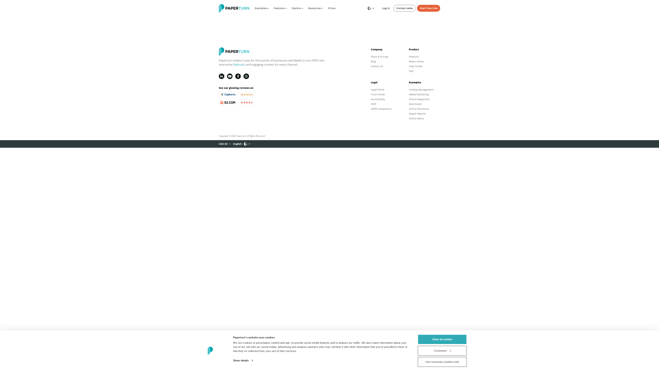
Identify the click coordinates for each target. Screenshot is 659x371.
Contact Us (377, 66)
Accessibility (378, 99)
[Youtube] (230, 76)
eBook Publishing (419, 94)
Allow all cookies (442, 339)
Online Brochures (419, 108)
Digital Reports (417, 113)
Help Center (416, 66)
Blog (373, 61)
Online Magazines (419, 99)
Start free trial (428, 8)
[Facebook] (238, 76)
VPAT (373, 104)
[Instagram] (246, 76)
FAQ (411, 71)
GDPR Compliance (381, 108)
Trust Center (378, 94)
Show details (241, 360)
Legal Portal (377, 89)
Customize (440, 350)
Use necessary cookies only (442, 361)
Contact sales (404, 8)
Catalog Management (421, 89)
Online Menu (416, 118)
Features (414, 56)
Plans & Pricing (379, 56)
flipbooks (239, 64)
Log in (386, 8)
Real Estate (415, 104)
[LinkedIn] (221, 76)
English (237, 143)
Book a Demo (416, 61)
